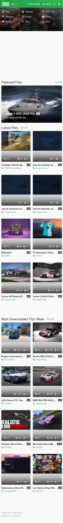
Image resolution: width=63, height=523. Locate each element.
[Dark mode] (54, 4)
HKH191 (39, 490)
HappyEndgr (9, 299)
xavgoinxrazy (42, 168)
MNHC (7, 255)
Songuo (39, 447)
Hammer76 (9, 359)
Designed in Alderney (11, 512)
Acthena (8, 447)
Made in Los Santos (10, 515)
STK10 (39, 255)
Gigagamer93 (10, 490)
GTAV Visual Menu (12, 168)
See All (58, 82)
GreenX (7, 403)
